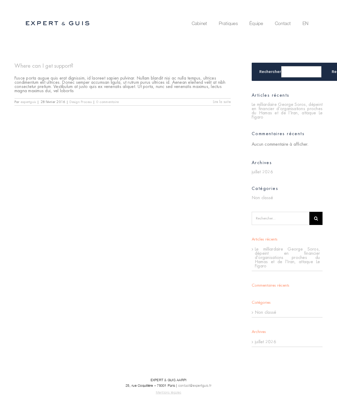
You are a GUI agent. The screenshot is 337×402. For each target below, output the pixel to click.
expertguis (28, 102)
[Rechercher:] (280, 218)
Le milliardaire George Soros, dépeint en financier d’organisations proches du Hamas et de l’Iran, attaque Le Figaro (287, 110)
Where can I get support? (43, 66)
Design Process (80, 102)
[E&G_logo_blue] (58, 21)
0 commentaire (107, 102)
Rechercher (270, 72)
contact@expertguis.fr (194, 386)
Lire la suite (222, 102)
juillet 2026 (262, 172)
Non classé (262, 198)
